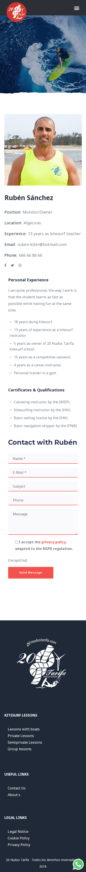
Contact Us (17, 788)
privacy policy (53, 542)
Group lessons (20, 749)
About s (14, 794)
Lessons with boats (24, 729)
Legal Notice (18, 831)
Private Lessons (21, 735)
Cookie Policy (19, 838)
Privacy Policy (19, 844)
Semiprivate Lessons (25, 742)
